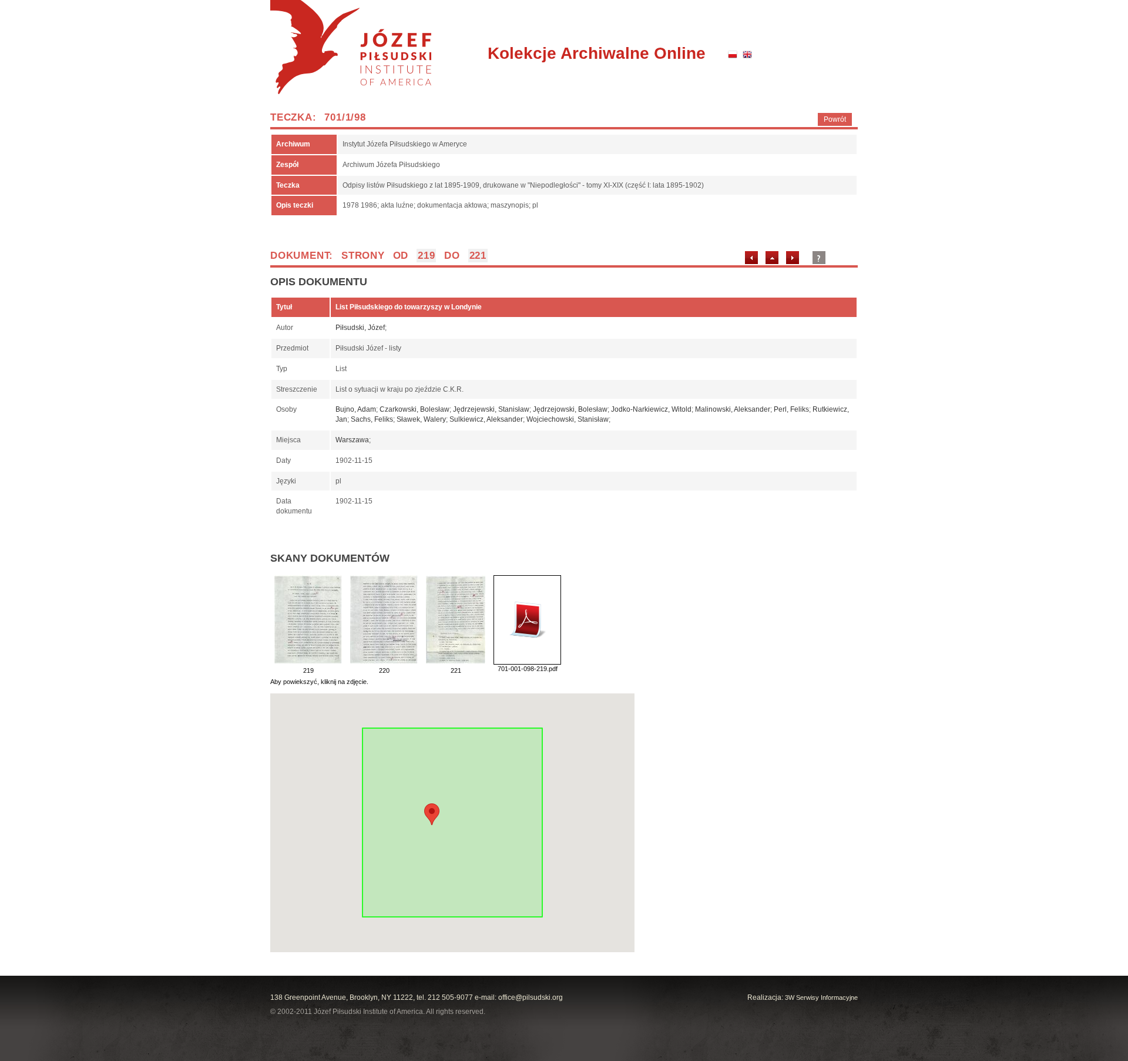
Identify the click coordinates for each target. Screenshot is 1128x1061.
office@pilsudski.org (530, 997)
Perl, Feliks (791, 409)
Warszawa (352, 440)
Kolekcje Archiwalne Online (597, 53)
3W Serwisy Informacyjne (821, 997)
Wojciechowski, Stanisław (567, 419)
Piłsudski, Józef (360, 327)
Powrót (835, 119)
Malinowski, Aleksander (732, 409)
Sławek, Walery (421, 419)
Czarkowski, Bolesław (414, 409)
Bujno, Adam (355, 409)
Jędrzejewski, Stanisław (491, 409)
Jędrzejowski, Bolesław (570, 409)
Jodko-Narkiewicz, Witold (651, 409)
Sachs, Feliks (372, 419)
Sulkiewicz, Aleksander (486, 419)
